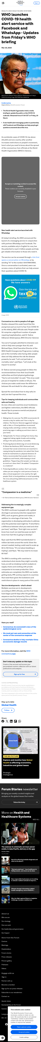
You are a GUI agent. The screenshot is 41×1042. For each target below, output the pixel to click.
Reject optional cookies (24, 1027)
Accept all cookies (24, 1032)
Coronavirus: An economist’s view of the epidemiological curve (19, 628)
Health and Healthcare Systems (16, 11)
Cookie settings (24, 1037)
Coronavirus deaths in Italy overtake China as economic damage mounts (20, 641)
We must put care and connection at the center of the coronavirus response (19, 634)
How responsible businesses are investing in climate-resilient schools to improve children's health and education (24, 880)
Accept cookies (20, 196)
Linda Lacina (6, 103)
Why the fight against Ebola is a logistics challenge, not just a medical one (24, 899)
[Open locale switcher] (2, 1037)
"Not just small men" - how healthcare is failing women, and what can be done (24, 870)
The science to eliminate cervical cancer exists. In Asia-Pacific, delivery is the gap (18, 848)
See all (36, 819)
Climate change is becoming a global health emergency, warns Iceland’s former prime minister (22, 890)
